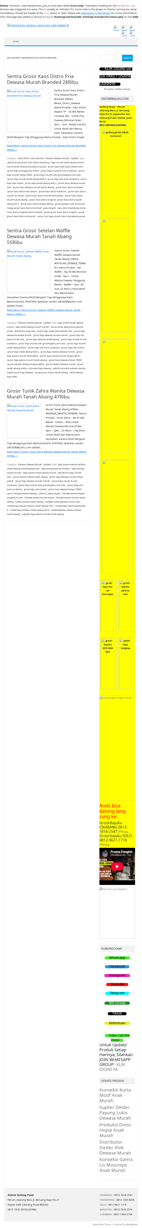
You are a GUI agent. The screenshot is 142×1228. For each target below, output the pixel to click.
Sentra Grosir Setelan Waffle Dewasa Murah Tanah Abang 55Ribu (39, 236)
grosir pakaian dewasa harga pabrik (25, 364)
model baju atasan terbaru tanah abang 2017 (30, 505)
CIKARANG (106, 1195)
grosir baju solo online (72, 347)
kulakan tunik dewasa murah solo (62, 501)
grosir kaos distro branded (69, 187)
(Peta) (123, 831)
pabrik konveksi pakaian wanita (69, 368)
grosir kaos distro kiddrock (52, 191)
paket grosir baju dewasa (20, 372)
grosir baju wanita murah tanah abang (27, 360)
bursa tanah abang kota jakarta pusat (26, 166)
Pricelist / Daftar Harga (117, 89)
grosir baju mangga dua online (23, 170)
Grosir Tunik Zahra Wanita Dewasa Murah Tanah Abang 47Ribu (46, 393)
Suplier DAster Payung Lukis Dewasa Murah (115, 1112)
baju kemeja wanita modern (55, 468)
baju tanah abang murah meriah (32, 326)
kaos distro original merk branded (24, 212)
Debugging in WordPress (95, 13)
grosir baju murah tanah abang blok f (26, 179)
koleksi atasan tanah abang (29, 501)
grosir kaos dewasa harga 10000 (65, 360)
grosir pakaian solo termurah (70, 203)
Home (16, 41)
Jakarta (42, 493)
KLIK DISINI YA (112, 1067)
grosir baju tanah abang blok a (40, 183)
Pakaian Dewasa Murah (57, 158)
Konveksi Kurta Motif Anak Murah (115, 1095)
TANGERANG (107, 1199)
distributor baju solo (25, 331)
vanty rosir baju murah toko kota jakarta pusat (61, 216)
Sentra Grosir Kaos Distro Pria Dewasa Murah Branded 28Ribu (42, 79)
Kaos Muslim (37, 158)
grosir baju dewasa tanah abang (42, 339)
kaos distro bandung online (71, 207)
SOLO (103, 1204)
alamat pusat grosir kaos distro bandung (28, 162)
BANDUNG (106, 1209)
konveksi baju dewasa (40, 368)
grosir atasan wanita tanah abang (30, 476)
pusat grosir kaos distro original (60, 212)
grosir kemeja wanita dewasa (22, 493)
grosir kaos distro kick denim (22, 191)
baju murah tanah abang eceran (67, 162)
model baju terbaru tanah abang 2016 (29, 509)
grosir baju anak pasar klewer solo (65, 166)
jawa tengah (49, 207)
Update (74, 158)
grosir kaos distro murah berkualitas (44, 195)
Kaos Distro (24, 158)
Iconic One (98, 1224)
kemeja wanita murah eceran (39, 497)
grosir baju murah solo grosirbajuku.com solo (57, 174)
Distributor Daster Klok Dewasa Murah (115, 1147)
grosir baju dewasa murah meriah (50, 335)
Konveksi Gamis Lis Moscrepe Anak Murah (116, 1164)
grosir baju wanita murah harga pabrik (60, 355)
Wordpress (131, 1224)
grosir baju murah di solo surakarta (59, 170)
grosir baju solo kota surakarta (63, 179)
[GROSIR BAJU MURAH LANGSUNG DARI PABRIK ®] (38, 25)
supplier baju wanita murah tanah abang (43, 514)
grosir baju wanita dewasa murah (58, 351)
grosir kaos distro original (42, 199)
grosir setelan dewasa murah (61, 364)
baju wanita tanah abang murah (39, 472)
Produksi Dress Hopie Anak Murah (115, 1130)
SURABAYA (106, 1214)
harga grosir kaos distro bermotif (24, 207)
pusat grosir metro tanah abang (51, 372)
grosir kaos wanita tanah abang (37, 203)
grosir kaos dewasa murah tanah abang (33, 187)
